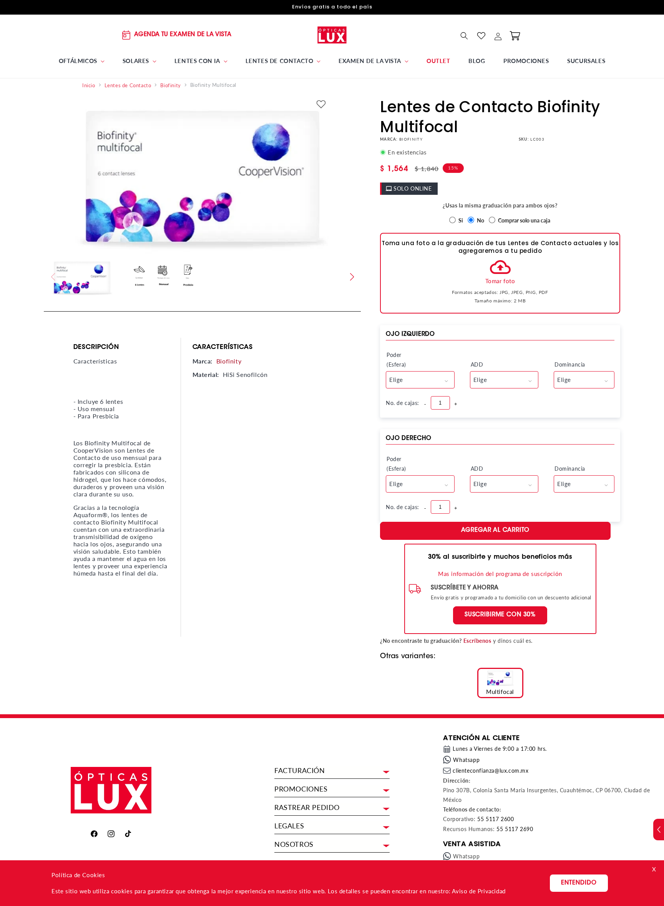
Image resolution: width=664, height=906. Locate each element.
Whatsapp (466, 760)
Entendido (579, 883)
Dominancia (569, 364)
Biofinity (170, 85)
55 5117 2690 (514, 829)
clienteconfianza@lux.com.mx (490, 770)
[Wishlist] (481, 35)
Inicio (88, 85)
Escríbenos (477, 640)
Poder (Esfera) (396, 360)
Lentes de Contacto (128, 85)
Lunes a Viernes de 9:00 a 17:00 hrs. (500, 748)
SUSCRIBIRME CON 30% (500, 615)
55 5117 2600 (495, 819)
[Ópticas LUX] (332, 34)
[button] (81, 61)
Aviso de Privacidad (478, 891)
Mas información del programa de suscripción (500, 573)
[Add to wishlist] (321, 104)
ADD (477, 364)
